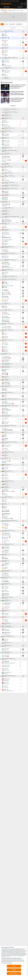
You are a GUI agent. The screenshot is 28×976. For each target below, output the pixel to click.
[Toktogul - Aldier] (13, 373)
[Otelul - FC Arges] (13, 494)
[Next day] (25, 28)
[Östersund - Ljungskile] (13, 587)
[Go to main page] (7, 4)
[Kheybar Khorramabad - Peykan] (13, 286)
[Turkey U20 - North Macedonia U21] (13, 690)
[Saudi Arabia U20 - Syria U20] (13, 673)
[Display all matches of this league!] (26, 78)
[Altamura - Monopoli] (13, 343)
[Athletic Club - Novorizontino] (13, 141)
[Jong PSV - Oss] (13, 419)
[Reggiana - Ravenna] (13, 337)
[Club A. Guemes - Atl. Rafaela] (13, 71)
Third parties (8, 956)
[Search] (22, 4)
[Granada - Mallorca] (13, 568)
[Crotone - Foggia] (13, 347)
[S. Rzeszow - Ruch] (13, 461)
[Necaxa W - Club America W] (13, 409)
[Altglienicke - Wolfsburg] (13, 233)
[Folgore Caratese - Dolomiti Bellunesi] (13, 327)
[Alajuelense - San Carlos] (13, 192)
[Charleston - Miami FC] (13, 640)
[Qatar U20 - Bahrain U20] (13, 669)
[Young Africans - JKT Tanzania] (13, 604)
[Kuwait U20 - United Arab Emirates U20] (13, 662)
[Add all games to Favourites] (1, 31)
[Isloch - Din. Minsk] (13, 121)
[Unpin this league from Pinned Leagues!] (12, 31)
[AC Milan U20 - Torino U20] (13, 360)
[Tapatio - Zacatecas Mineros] (13, 402)
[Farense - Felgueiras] (13, 474)
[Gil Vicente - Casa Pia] (13, 468)
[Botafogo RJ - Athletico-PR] (13, 134)
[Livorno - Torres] (13, 333)
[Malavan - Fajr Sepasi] (13, 290)
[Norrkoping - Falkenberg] (13, 594)
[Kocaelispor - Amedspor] (13, 614)
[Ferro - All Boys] (13, 75)
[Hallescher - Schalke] (13, 244)
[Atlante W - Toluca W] (13, 412)
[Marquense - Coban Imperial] (13, 263)
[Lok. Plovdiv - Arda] (13, 160)
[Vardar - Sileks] (13, 435)
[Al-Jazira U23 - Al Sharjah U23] (13, 630)
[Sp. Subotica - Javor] (13, 541)
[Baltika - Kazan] (13, 500)
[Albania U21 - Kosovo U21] (13, 683)
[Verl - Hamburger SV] (13, 237)
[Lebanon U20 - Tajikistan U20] (13, 666)
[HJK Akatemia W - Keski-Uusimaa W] (13, 220)
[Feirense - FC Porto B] (13, 478)
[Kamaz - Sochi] (13, 507)
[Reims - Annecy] (13, 227)
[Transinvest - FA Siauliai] (13, 383)
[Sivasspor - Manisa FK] (13, 620)
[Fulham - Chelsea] (13, 35)
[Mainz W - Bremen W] (13, 250)
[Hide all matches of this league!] (26, 31)
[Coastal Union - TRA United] (13, 607)
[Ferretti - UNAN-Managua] (13, 429)
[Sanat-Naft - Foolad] (13, 300)
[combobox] (13, 28)
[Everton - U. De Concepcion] (13, 170)
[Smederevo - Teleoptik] (13, 538)
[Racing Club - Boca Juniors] (13, 61)
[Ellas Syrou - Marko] (13, 257)
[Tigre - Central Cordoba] (13, 65)
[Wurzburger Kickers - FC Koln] (13, 240)
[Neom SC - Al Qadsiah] (13, 524)
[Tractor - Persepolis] (13, 283)
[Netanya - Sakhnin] (13, 307)
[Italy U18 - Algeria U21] (13, 686)
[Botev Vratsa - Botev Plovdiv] (13, 157)
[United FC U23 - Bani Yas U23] (13, 633)
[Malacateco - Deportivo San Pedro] (13, 267)
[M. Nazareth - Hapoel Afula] (13, 320)
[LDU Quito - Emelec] (13, 205)
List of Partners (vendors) (6, 963)
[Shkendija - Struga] (13, 439)
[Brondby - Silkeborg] (13, 198)
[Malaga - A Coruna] (13, 55)
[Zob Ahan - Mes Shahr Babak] (13, 293)
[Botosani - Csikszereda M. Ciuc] (13, 490)
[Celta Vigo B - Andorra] (13, 564)
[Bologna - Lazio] (13, 41)
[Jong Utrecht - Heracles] (13, 422)
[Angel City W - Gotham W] (13, 649)
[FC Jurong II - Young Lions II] (13, 548)
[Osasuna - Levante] (13, 51)
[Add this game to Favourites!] (1, 35)
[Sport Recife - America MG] (13, 144)
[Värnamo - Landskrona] (13, 591)
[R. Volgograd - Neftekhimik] (13, 510)
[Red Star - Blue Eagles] (13, 574)
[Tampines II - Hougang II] (13, 551)
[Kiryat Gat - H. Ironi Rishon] (13, 317)
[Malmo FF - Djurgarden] (13, 581)
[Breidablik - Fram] (13, 273)
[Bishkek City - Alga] (13, 370)
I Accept (14, 966)
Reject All (14, 969)
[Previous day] (2, 28)
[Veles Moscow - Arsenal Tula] (13, 514)
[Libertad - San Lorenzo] (13, 449)
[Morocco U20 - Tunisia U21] (13, 679)
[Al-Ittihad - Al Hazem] (13, 527)
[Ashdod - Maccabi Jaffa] (13, 313)
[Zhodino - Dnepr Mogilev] (13, 125)
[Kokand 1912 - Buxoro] (13, 656)
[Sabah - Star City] (13, 389)
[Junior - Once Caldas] (13, 179)
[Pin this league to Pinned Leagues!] (17, 58)
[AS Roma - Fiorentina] (13, 45)
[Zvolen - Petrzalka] (13, 558)
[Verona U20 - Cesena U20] (13, 357)
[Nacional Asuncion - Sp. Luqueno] (13, 445)
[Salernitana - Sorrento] (13, 350)
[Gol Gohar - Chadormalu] (13, 297)
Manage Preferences (14, 973)
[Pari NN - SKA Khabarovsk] (13, 517)
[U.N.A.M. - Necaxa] (13, 396)
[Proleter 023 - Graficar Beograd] (13, 534)
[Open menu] (25, 4)
